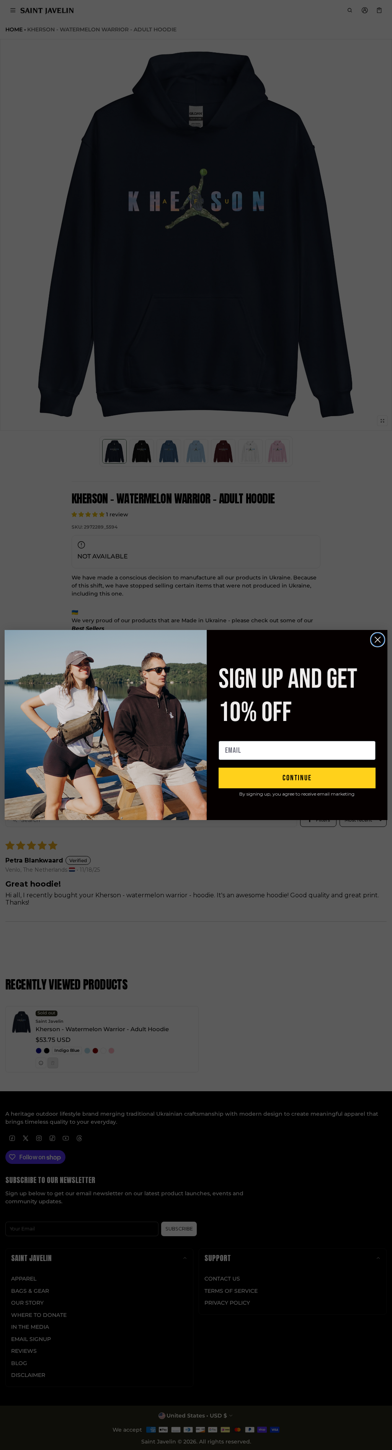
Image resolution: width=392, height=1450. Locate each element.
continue (297, 778)
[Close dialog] (377, 639)
